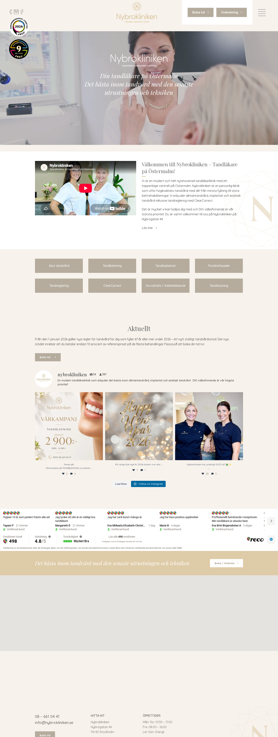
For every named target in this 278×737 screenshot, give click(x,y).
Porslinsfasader (219, 266)
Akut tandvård (59, 266)
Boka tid (198, 12)
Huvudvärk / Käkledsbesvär (166, 285)
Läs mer (147, 228)
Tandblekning (112, 266)
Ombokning (229, 12)
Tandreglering (59, 285)
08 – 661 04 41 (47, 716)
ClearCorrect (112, 285)
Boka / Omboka (225, 563)
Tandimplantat (165, 266)
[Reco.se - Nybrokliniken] (19, 26)
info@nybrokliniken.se (54, 722)
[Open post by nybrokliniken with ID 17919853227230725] (139, 426)
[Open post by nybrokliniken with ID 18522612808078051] (69, 426)
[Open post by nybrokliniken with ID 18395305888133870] (209, 426)
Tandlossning (219, 285)
